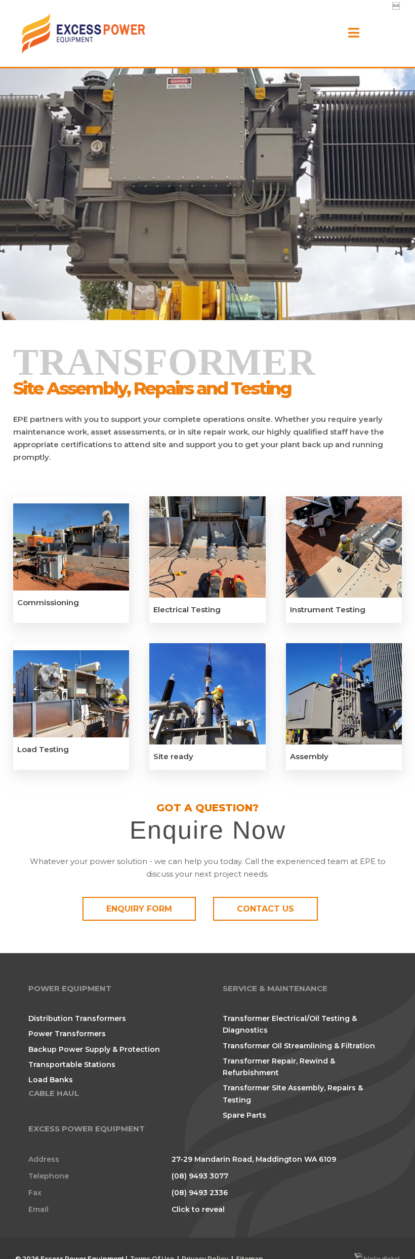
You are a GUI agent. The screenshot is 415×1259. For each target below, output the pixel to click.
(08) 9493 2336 (200, 1192)
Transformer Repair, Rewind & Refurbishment (279, 1066)
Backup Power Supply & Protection (94, 1049)
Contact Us (265, 909)
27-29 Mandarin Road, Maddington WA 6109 (254, 1159)
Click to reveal (198, 1209)
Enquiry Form (139, 909)
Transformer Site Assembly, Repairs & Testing (293, 1093)
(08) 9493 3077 (200, 1176)
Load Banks (50, 1079)
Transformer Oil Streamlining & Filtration (299, 1045)
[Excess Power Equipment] (83, 33)
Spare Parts (244, 1115)
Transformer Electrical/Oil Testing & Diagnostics (290, 1024)
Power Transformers (67, 1033)
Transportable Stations (71, 1064)
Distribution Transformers (77, 1018)
